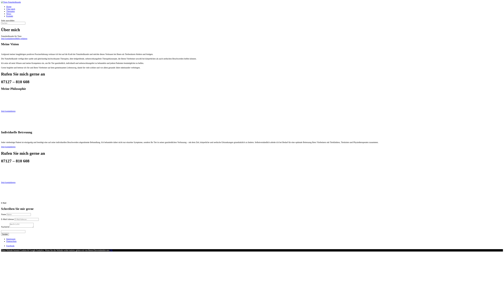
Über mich (10, 9)
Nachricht (5, 227)
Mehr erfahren (21, 38)
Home (8, 7)
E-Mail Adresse (7, 219)
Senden (5, 234)
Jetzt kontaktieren (8, 38)
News (8, 14)
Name (3, 214)
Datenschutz (11, 241)
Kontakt (9, 16)
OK (111, 250)
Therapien (10, 11)
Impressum (10, 239)
